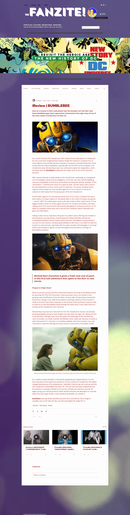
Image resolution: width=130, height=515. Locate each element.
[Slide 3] (64, 68)
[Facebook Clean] (103, 5)
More (95, 88)
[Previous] (9, 55)
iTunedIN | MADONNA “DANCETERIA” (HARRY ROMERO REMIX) (63, 449)
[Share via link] (46, 411)
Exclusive (46, 88)
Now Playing (43, 405)
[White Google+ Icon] (105, 5)
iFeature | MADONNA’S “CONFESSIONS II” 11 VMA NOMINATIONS (36, 449)
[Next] (120, 55)
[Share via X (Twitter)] (37, 411)
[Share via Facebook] (33, 411)
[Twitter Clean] (101, 5)
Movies (89, 88)
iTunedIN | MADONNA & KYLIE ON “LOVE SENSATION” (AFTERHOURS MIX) (92, 449)
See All (105, 427)
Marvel (82, 88)
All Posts (25, 88)
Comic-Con (65, 88)
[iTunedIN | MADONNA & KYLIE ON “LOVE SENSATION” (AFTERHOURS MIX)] (93, 437)
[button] (104, 88)
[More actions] (97, 101)
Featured (74, 88)
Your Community (35, 88)
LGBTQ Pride (55, 88)
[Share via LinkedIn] (42, 411)
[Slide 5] (67, 68)
